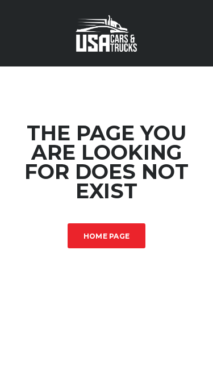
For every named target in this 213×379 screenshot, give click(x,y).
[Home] (107, 32)
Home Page (106, 236)
